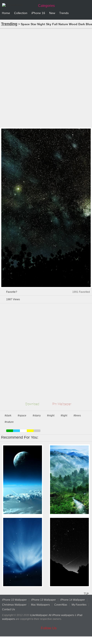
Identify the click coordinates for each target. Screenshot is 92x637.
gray (37, 430)
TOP (86, 593)
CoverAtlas (60, 604)
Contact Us (8, 609)
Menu (88, 13)
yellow (30, 430)
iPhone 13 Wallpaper (43, 599)
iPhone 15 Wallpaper (14, 599)
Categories (46, 5)
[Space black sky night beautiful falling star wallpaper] (69, 552)
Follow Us (49, 628)
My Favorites (79, 604)
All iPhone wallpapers (61, 615)
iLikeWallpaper (38, 615)
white (23, 430)
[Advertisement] (46, 77)
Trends (64, 13)
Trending (9, 24)
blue (16, 430)
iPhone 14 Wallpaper (72, 599)
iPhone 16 (38, 13)
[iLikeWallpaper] (18, 5)
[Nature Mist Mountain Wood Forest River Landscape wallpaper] (69, 479)
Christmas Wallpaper (14, 604)
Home (6, 13)
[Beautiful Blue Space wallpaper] (22, 479)
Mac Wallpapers (40, 604)
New (52, 13)
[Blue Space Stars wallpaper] (22, 552)
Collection (20, 13)
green (9, 430)
